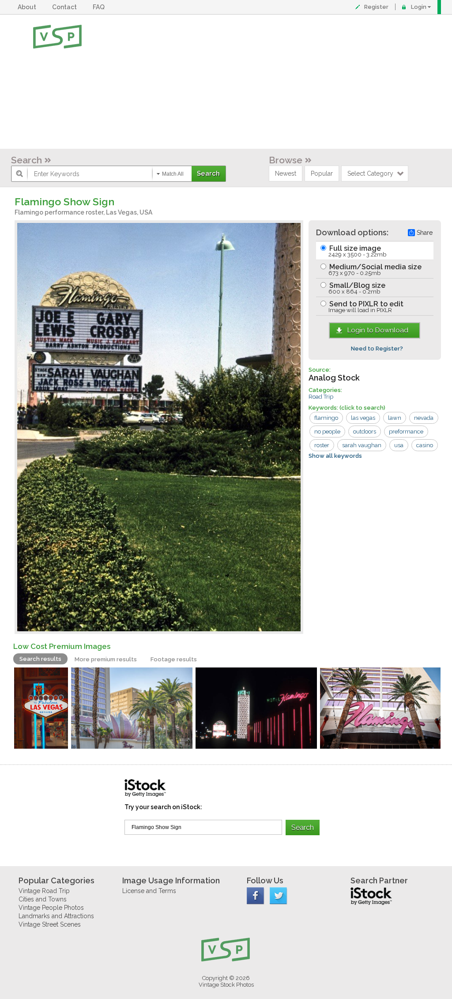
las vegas (363, 418)
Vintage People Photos (51, 907)
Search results (40, 659)
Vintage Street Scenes (50, 924)
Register (376, 7)
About (28, 7)
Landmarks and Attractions (56, 916)
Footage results (174, 659)
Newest (285, 173)
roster (321, 445)
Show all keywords (335, 455)
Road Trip (321, 396)
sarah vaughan (361, 445)
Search (26, 160)
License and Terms (149, 890)
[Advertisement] (254, 81)
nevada (423, 418)
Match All (173, 174)
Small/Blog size (356, 288)
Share (425, 232)
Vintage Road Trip (44, 890)
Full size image (357, 251)
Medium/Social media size (375, 269)
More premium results (106, 659)
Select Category (370, 173)
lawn (394, 418)
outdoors (364, 431)
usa (398, 445)
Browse (285, 160)
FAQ (100, 7)
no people (327, 431)
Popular (322, 173)
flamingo (326, 418)
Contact (65, 7)
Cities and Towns (43, 899)
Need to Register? (377, 348)
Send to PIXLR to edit (365, 306)
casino (424, 445)
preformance (406, 431)
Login (418, 7)
